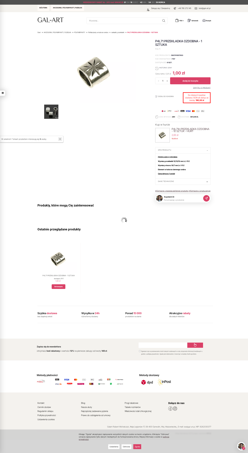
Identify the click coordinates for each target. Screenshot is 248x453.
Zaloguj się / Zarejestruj (160, 8)
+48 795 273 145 (184, 8)
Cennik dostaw (44, 407)
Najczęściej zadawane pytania (94, 411)
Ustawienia (114, 447)
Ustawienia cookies (46, 419)
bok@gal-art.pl (205, 8)
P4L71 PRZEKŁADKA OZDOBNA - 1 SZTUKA (58, 275)
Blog (83, 403)
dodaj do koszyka (190, 81)
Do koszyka (58, 287)
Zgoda (137, 447)
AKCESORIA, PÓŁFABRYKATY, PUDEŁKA (67, 8)
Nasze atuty (86, 407)
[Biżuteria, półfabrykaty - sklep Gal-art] (51, 19)
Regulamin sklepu (45, 411)
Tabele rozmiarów (133, 407)
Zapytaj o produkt (202, 88)
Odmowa (126, 447)
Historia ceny (165, 68)
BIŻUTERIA (43, 8)
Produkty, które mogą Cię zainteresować (65, 205)
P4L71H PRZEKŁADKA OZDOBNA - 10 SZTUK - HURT (190, 130)
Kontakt (40, 403)
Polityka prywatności (46, 415)
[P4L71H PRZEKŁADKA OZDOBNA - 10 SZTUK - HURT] (162, 135)
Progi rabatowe (131, 403)
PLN (181, 21)
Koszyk (208, 21)
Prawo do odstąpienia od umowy (95, 415)
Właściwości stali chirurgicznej (138, 411)
